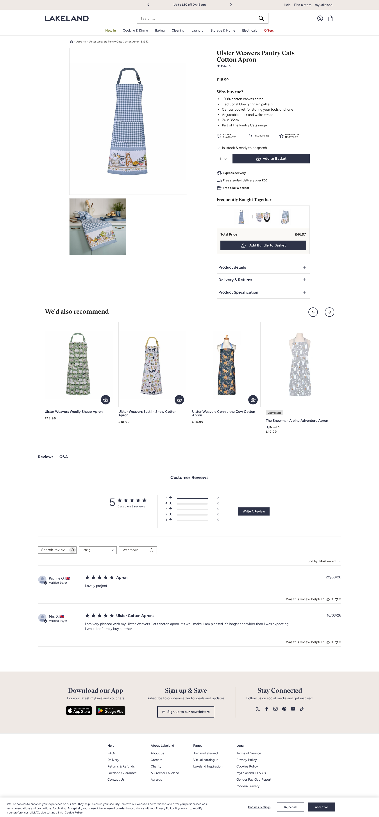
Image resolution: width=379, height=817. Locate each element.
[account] (320, 18)
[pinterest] (284, 709)
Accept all (321, 806)
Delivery (113, 760)
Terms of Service (248, 753)
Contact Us (116, 780)
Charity (156, 766)
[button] (151, 5)
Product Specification (238, 292)
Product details (232, 267)
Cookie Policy (73, 812)
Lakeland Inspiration (207, 766)
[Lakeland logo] (67, 18)
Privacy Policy (246, 760)
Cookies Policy (247, 766)
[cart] (330, 18)
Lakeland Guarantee (122, 773)
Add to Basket (274, 158)
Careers (156, 760)
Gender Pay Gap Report (254, 780)
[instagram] (275, 709)
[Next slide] (329, 312)
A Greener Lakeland (165, 773)
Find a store (302, 5)
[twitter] (258, 709)
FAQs (111, 753)
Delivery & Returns (235, 279)
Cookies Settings (259, 806)
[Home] (71, 42)
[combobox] (202, 18)
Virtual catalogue (205, 760)
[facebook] (266, 709)
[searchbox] (53, 550)
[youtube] (293, 709)
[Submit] (263, 18)
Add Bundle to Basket (267, 245)
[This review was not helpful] (336, 599)
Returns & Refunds (121, 766)
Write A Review (254, 511)
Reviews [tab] (45, 456)
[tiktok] (301, 709)
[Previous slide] (313, 312)
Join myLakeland (205, 753)
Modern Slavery (247, 786)
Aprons (81, 41)
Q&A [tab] (63, 456)
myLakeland (324, 5)
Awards (156, 780)
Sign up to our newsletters (188, 712)
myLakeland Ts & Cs (251, 773)
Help (287, 5)
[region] (189, 807)
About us (157, 753)
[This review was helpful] (328, 599)
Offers (269, 30)
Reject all (290, 806)
